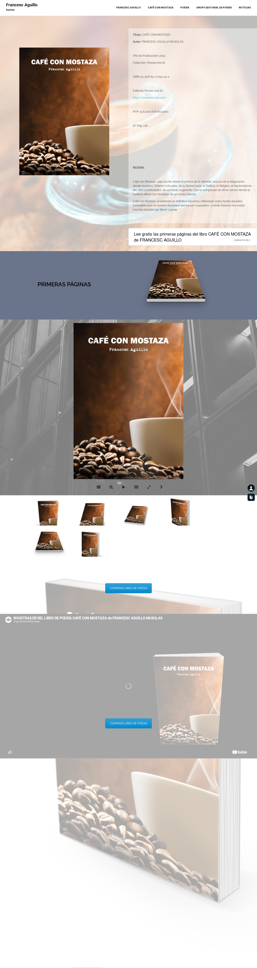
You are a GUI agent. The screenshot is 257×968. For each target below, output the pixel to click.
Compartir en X (242, 240)
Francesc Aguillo (22, 4)
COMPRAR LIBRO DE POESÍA (128, 588)
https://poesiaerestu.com (149, 97)
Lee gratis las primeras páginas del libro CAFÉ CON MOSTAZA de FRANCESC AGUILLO (192, 237)
